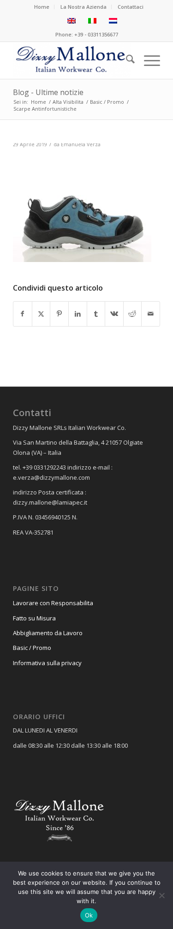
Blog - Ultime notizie (48, 92)
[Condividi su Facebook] (22, 314)
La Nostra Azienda (83, 6)
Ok (89, 915)
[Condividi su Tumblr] (96, 314)
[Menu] (147, 60)
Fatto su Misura (34, 618)
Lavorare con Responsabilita (53, 603)
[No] (161, 895)
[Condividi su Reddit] (133, 314)
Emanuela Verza (81, 144)
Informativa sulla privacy (47, 663)
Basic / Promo (32, 647)
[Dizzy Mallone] (72, 60)
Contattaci (130, 6)
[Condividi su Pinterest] (59, 314)
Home (41, 6)
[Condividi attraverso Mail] (151, 314)
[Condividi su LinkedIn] (78, 314)
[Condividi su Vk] (114, 314)
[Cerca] (126, 60)
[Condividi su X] (41, 314)
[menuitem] (42, 7)
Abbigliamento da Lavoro (48, 633)
